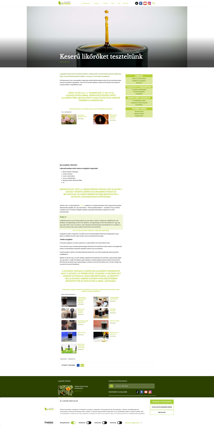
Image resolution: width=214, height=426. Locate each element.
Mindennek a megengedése (161, 401)
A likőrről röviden (114, 321)
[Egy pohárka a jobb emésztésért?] (68, 325)
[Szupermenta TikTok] (137, 4)
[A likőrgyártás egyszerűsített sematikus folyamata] (68, 302)
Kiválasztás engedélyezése (162, 407)
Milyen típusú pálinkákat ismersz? (113, 116)
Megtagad (162, 412)
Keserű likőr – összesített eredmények (81, 346)
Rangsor (96, 3)
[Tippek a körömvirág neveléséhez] (65, 390)
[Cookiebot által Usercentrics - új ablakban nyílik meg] (49, 422)
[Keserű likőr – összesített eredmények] (68, 348)
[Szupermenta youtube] (145, 4)
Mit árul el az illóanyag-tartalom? (81, 310)
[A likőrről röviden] (101, 325)
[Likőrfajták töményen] (101, 313)
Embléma (105, 3)
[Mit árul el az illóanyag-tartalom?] (68, 313)
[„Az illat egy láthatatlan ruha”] (68, 119)
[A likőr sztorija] (68, 337)
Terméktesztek (86, 3)
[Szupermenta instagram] (149, 4)
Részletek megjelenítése (132, 422)
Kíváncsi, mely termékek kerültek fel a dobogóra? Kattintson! (139, 81)
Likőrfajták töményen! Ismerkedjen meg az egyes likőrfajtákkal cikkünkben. (91, 109)
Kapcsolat (125, 3)
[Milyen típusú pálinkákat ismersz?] (101, 119)
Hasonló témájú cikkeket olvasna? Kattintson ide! (139, 114)
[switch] (89, 422)
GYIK (119, 3)
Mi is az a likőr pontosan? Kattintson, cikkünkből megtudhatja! (91, 230)
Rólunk (113, 3)
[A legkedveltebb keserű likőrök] (101, 302)
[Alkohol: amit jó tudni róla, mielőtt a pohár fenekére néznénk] (101, 337)
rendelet (82, 205)
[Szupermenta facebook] (140, 4)
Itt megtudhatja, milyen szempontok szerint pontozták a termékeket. (139, 103)
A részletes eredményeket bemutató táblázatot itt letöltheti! (139, 92)
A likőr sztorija (82, 332)
